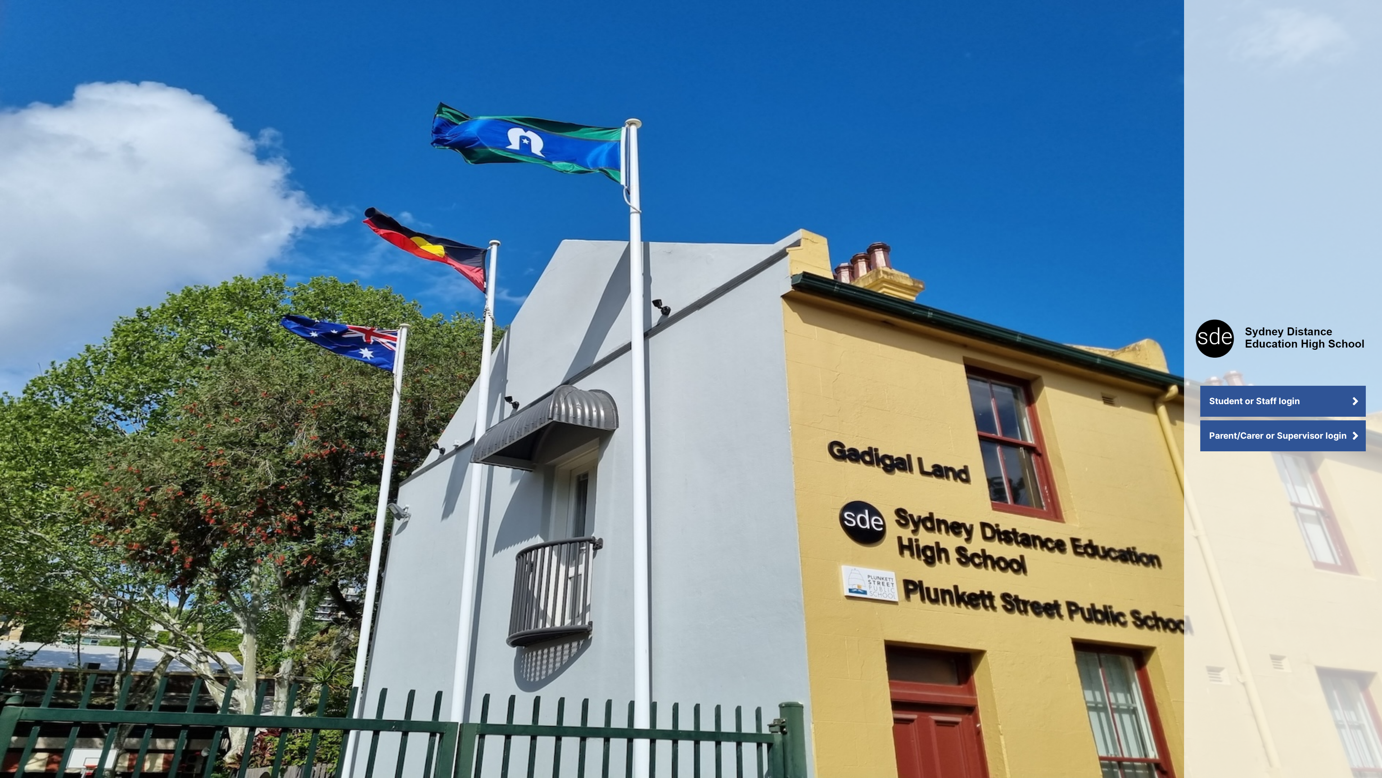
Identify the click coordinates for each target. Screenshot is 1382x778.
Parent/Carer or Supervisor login (1278, 435)
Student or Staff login (1254, 401)
